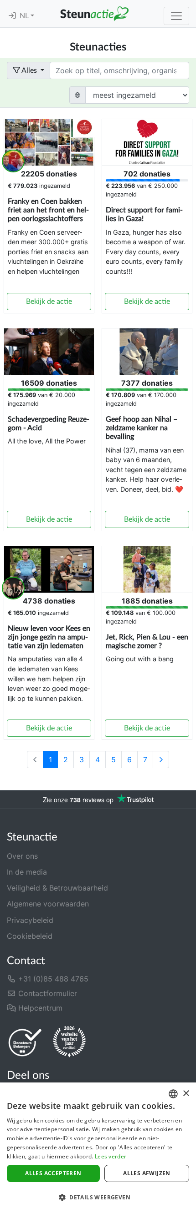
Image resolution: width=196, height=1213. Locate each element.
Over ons (22, 856)
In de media (27, 871)
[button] (98, 1197)
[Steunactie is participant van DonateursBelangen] (25, 1042)
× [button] (185, 1093)
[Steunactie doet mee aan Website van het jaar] (69, 1042)
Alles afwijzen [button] (146, 1173)
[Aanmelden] (12, 16)
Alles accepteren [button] (53, 1173)
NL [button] (25, 16)
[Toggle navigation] (176, 16)
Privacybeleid (30, 920)
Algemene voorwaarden (48, 903)
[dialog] (98, 1147)
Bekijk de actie (49, 301)
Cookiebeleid (29, 936)
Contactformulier (46, 993)
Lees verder (110, 1156)
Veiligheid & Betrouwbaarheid (57, 887)
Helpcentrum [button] (39, 1007)
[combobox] (173, 1093)
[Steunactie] (94, 14)
